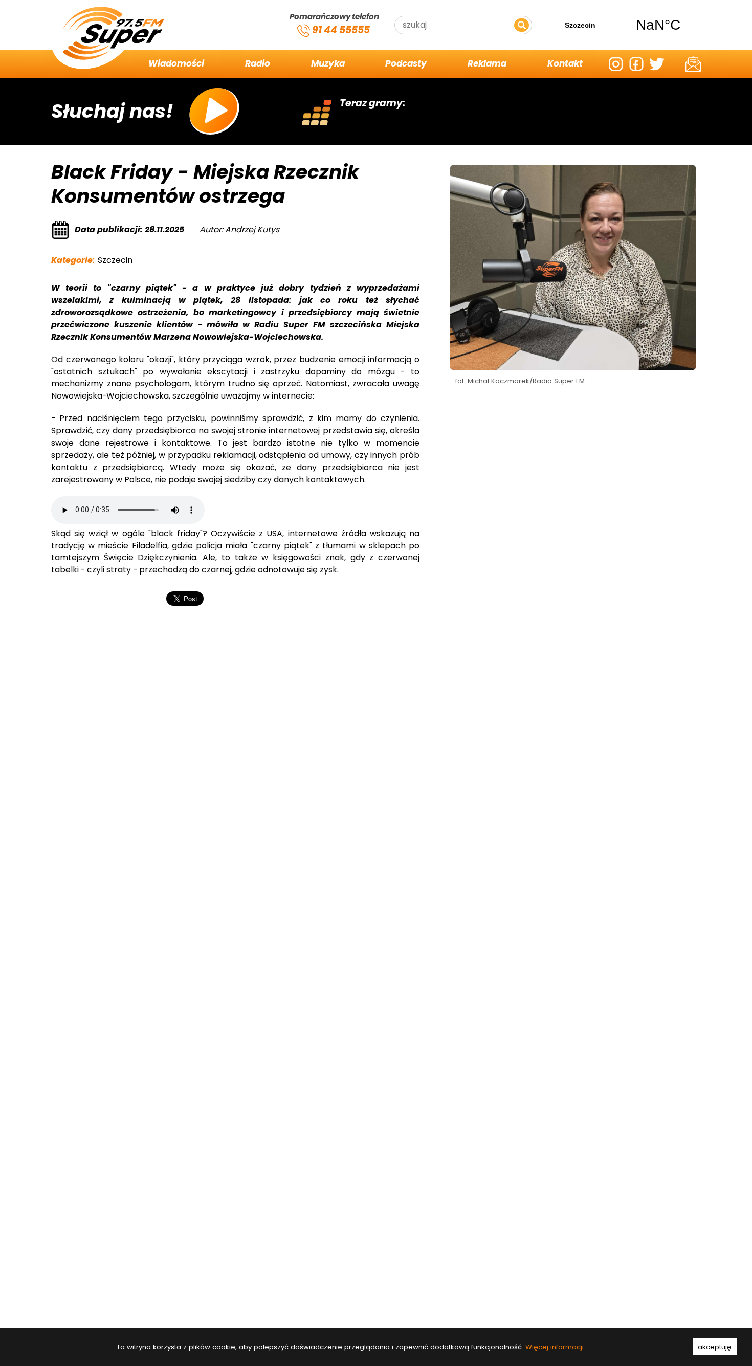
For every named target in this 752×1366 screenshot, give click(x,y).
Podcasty (406, 64)
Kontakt (565, 64)
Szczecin (619, 25)
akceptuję (715, 1347)
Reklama (487, 64)
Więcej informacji (554, 1347)
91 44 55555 (340, 30)
